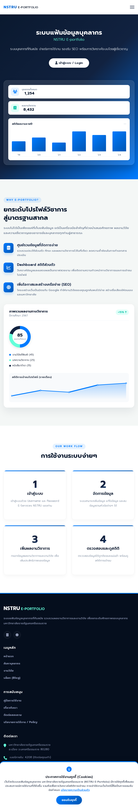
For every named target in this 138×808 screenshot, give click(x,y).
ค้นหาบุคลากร (12, 663)
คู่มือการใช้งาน (12, 701)
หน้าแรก (9, 656)
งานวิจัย (9, 671)
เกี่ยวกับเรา (10, 708)
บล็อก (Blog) (12, 678)
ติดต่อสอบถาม (13, 715)
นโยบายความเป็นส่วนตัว (75, 790)
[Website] (17, 635)
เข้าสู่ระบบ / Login (70, 63)
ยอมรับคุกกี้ (69, 800)
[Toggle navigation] (132, 7)
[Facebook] (7, 635)
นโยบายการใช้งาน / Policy (21, 722)
